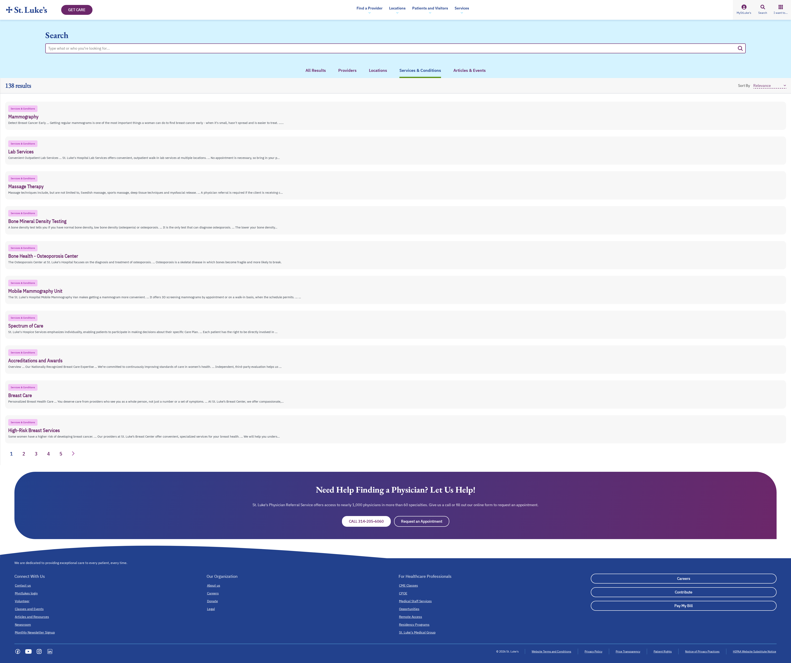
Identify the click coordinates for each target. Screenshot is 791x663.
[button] (370, 9)
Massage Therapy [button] (26, 186)
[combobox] (392, 48)
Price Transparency (628, 651)
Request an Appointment (425, 521)
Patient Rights (663, 651)
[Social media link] (17, 651)
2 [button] (23, 453)
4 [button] (48, 453)
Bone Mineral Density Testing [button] (37, 221)
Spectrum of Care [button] (25, 325)
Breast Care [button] (20, 395)
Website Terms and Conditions (551, 651)
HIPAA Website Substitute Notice (755, 651)
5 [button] (61, 453)
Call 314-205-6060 (370, 521)
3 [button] (36, 453)
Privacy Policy (593, 651)
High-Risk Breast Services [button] (34, 430)
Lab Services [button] (21, 151)
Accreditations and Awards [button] (35, 360)
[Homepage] (26, 10)
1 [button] (11, 453)
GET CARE (76, 9)
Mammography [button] (23, 116)
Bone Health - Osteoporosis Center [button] (43, 256)
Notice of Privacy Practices (702, 651)
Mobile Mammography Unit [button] (35, 291)
